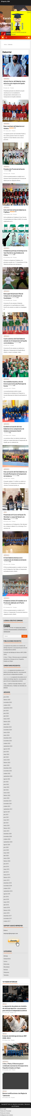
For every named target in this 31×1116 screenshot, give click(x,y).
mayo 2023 (6, 754)
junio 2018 (6, 899)
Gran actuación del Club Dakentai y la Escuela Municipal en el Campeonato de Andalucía (15, 474)
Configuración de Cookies (6, 1115)
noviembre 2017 (8, 918)
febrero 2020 (7, 861)
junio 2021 (6, 817)
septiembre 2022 (8, 776)
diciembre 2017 (8, 915)
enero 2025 (6, 724)
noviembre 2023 (8, 740)
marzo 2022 (7, 792)
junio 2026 (6, 697)
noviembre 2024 (8, 729)
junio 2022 (6, 784)
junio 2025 (6, 713)
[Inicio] (3, 38)
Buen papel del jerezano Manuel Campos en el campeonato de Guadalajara (13, 296)
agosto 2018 (7, 894)
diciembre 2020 (8, 833)
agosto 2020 (7, 844)
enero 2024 (6, 735)
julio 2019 (6, 863)
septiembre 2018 (8, 891)
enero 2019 (6, 880)
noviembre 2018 (8, 885)
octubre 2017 (7, 921)
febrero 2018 (7, 910)
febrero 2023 (7, 762)
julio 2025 (6, 710)
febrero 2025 (7, 721)
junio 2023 (6, 751)
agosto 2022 (7, 779)
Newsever (27, 1104)
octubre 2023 (7, 743)
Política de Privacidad (5, 1111)
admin (12, 88)
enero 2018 (6, 913)
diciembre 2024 (8, 727)
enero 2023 (6, 765)
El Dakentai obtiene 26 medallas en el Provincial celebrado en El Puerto (15, 602)
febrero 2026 (7, 699)
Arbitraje (6, 956)
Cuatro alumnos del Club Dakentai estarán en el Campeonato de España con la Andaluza (15, 341)
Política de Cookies (5, 1113)
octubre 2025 (7, 705)
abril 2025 (6, 716)
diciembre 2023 (8, 738)
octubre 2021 (7, 806)
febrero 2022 (7, 795)
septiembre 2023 (8, 746)
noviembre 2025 (8, 702)
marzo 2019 (7, 874)
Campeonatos (6, 78)
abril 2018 (6, 904)
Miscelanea (6, 967)
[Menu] (6, 37)
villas (5, 683)
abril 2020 (6, 855)
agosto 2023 (7, 749)
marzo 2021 (7, 825)
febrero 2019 (7, 877)
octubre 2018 (7, 888)
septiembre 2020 (8, 842)
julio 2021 (6, 814)
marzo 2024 (7, 732)
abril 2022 (6, 790)
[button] (6, 37)
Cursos (5, 961)
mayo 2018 (6, 902)
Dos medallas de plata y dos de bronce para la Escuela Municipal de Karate (15, 384)
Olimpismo (6, 972)
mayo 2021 (6, 820)
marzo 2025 (7, 718)
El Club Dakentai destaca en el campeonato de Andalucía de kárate (15, 559)
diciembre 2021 (8, 801)
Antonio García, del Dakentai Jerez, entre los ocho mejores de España (15, 83)
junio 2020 (6, 850)
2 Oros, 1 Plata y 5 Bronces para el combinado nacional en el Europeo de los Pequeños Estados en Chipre (15, 659)
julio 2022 (6, 781)
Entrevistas (6, 964)
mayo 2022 (6, 787)
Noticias (6, 969)
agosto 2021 (7, 812)
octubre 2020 (7, 839)
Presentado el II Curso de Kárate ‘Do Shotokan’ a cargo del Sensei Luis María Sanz (15, 517)
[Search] (26, 37)
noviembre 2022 (8, 770)
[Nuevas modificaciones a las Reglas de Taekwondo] (15, 1081)
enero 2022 (6, 798)
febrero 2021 (7, 828)
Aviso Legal (3, 1109)
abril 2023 (6, 757)
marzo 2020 (7, 858)
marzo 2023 (7, 760)
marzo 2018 (7, 907)
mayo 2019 (6, 869)
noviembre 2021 (8, 803)
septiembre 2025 (8, 708)
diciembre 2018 (8, 883)
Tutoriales (6, 975)
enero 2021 (6, 831)
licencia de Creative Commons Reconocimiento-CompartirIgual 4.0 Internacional (15, 629)
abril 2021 (6, 822)
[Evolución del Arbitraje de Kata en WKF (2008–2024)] (15, 1023)
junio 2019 (6, 866)
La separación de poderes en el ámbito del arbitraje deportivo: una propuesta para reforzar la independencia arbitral (15, 647)
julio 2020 (6, 847)
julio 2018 (6, 896)
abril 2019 (6, 872)
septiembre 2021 (8, 809)
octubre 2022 (7, 773)
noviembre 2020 (8, 836)
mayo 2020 (6, 853)
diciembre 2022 (8, 768)
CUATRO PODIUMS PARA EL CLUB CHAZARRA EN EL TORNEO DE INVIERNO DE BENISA (15, 685)
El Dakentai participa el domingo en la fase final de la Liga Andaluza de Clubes (15, 253)
